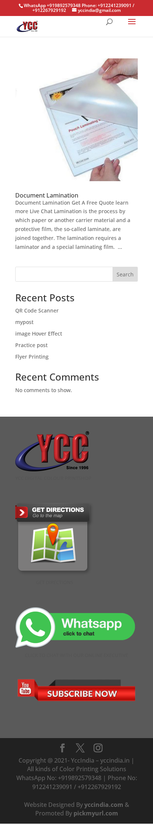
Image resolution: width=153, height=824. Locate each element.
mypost (24, 322)
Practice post (31, 345)
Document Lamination (46, 195)
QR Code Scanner (37, 310)
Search (125, 274)
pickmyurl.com (96, 813)
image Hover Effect (38, 333)
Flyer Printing (32, 356)
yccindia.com (103, 805)
